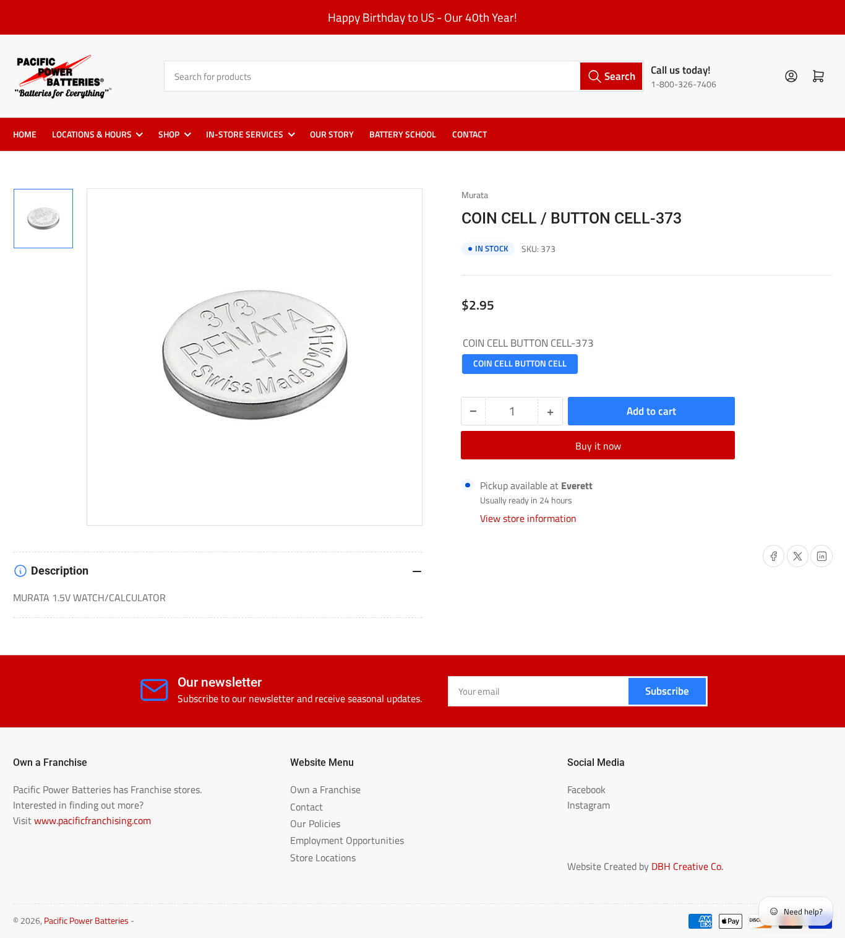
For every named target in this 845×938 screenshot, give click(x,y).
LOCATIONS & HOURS (92, 134)
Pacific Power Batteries (86, 920)
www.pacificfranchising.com (92, 820)
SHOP (168, 134)
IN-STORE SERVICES (244, 134)
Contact (306, 806)
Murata (474, 195)
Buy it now (598, 445)
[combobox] (404, 76)
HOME (24, 134)
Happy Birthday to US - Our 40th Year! (422, 17)
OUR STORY (332, 134)
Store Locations (323, 857)
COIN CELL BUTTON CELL (520, 363)
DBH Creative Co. (687, 866)
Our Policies (315, 823)
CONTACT (469, 134)
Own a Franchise (325, 789)
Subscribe (667, 690)
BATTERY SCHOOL (402, 134)
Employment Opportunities (347, 840)
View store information (528, 518)
